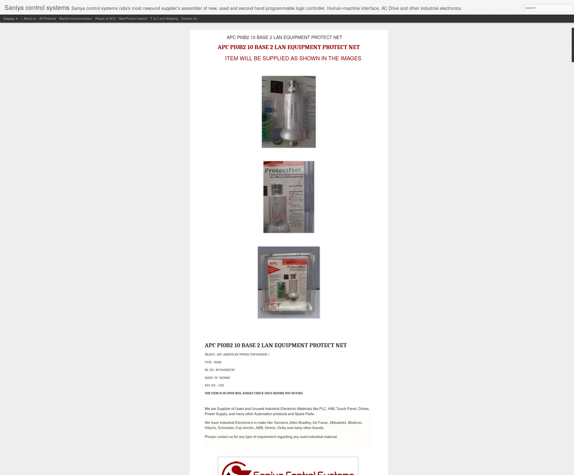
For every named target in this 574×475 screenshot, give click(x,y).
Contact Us (189, 18)
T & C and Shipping (164, 18)
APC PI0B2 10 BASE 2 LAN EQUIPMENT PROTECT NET (284, 37)
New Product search (133, 18)
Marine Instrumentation (75, 18)
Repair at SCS (105, 18)
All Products (47, 18)
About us (30, 18)
